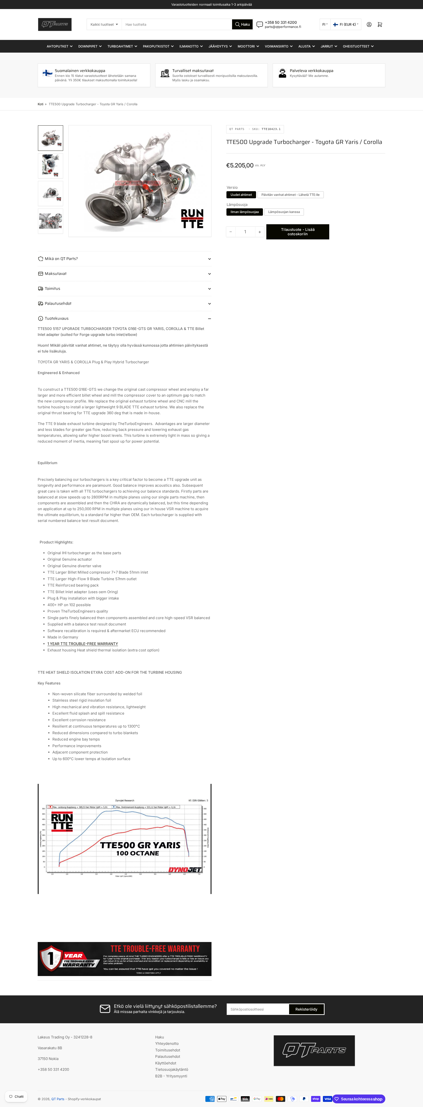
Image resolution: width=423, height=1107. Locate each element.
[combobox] (187, 24)
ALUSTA (304, 46)
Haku (159, 1037)
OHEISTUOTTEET (356, 46)
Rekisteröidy (306, 1009)
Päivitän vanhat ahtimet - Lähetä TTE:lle (290, 195)
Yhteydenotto (167, 1043)
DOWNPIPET (87, 46)
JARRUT (327, 46)
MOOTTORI (246, 46)
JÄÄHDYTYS (218, 46)
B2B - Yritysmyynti (171, 1076)
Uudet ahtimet (241, 195)
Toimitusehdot (167, 1050)
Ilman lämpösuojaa (245, 212)
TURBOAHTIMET (120, 46)
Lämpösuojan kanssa (284, 212)
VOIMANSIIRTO (276, 46)
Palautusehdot (167, 1056)
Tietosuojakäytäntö (171, 1069)
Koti (40, 104)
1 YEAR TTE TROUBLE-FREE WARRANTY (82, 643)
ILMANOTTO (189, 46)
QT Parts (57, 1099)
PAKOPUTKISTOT (156, 46)
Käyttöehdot (165, 1063)
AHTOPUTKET (57, 46)
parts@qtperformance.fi (283, 27)
